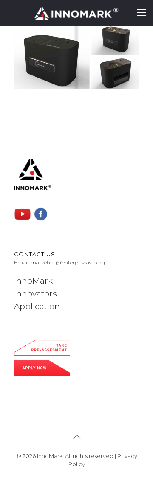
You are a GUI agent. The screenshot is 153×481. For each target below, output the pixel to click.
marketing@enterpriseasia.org (68, 262)
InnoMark (33, 281)
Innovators (35, 293)
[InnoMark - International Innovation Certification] (76, 12)
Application (37, 306)
